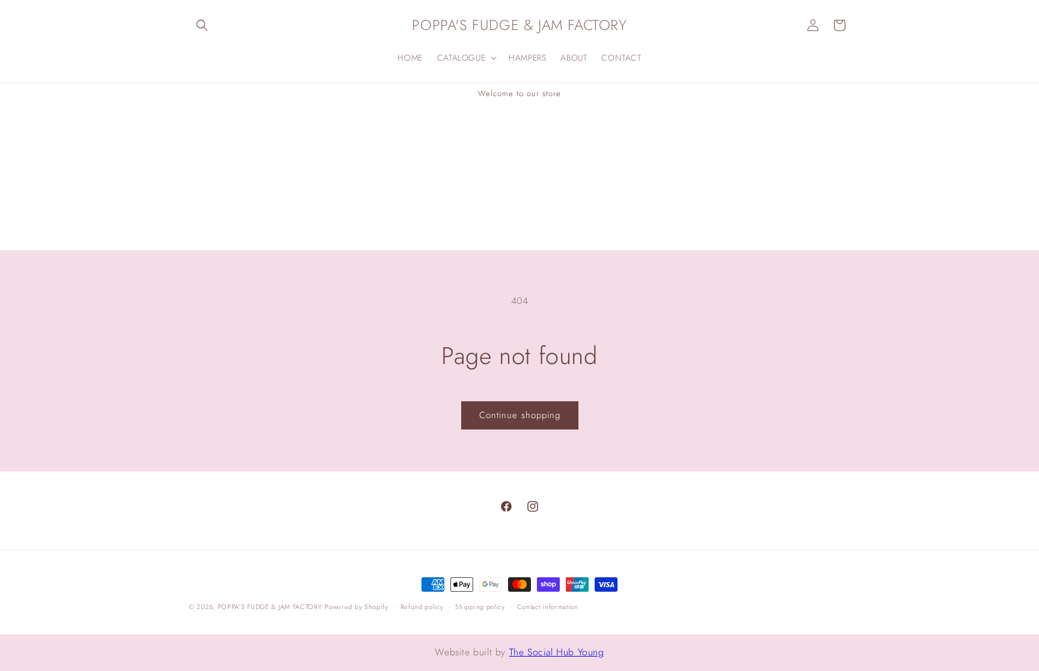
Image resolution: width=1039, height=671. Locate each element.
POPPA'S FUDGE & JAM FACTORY (270, 607)
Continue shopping (519, 415)
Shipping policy (480, 607)
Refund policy (422, 607)
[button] (202, 25)
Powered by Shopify (356, 607)
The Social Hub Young (556, 652)
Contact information (547, 607)
